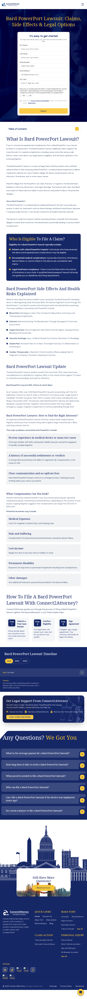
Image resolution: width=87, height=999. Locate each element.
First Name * (24, 45)
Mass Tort (39, 920)
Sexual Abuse (66, 940)
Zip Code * (23, 79)
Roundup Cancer (68, 925)
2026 (9, 661)
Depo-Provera (67, 921)
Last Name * (24, 54)
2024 (25, 661)
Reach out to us (43, 888)
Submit (43, 111)
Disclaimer (80, 986)
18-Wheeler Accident (69, 952)
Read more (31, 103)
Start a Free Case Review (20, 717)
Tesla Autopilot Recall (43, 940)
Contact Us (47, 916)
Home (37, 916)
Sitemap (53, 986)
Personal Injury (41, 923)
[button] (80, 992)
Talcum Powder (67, 929)
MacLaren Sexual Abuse (45, 944)
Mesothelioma (77, 917)
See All (80, 929)
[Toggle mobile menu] (82, 4)
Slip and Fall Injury (68, 948)
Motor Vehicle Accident (70, 944)
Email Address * (25, 71)
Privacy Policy (66, 986)
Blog (51, 923)
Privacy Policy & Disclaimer (40, 101)
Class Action (51, 920)
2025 (17, 661)
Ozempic (65, 917)
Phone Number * (25, 62)
